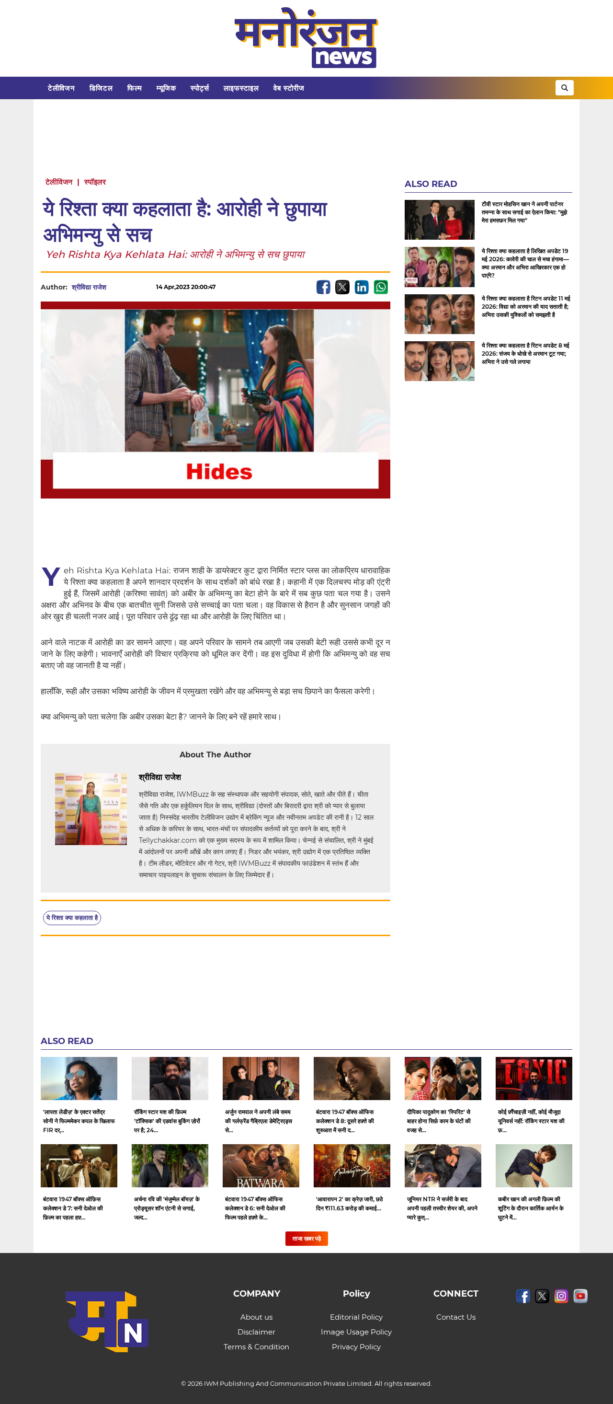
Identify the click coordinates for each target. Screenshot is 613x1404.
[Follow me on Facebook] (132, 287)
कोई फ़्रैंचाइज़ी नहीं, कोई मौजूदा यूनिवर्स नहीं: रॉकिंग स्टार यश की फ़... (531, 1121)
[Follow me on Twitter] (116, 287)
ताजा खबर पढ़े (307, 1238)
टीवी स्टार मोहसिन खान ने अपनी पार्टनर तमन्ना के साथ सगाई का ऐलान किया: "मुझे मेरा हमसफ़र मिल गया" (524, 212)
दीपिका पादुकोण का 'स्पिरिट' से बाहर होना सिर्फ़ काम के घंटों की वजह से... (439, 1121)
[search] (565, 87)
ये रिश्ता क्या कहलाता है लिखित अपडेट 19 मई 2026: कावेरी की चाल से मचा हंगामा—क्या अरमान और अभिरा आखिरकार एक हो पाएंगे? (525, 263)
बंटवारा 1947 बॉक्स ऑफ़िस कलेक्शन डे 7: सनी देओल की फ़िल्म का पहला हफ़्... (73, 1208)
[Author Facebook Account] (217, 777)
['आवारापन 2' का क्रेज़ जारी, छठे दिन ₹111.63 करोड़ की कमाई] (352, 1165)
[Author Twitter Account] (202, 777)
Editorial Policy (356, 1317)
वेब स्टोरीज (289, 88)
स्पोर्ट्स (200, 88)
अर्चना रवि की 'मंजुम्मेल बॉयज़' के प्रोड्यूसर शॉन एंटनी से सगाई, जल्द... (167, 1208)
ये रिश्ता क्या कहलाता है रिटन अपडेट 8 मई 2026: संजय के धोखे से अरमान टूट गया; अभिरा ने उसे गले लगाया (525, 353)
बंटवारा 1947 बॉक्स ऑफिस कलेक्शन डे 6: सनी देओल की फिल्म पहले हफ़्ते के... (255, 1208)
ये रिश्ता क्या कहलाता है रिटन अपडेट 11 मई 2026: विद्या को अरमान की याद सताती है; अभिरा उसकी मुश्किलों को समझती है (526, 306)
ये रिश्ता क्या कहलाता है (72, 917)
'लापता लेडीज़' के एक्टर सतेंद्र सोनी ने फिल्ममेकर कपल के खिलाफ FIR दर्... (79, 1121)
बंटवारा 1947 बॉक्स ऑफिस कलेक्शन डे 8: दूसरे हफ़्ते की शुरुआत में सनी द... (345, 1121)
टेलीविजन (61, 88)
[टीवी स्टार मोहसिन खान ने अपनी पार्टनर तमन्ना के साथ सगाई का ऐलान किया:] (440, 220)
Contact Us (456, 1317)
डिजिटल (101, 88)
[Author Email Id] (188, 777)
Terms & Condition (256, 1346)
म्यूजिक (166, 88)
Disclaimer (256, 1331)
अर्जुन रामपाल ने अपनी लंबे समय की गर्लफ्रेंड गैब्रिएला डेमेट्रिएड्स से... (258, 1121)
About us (256, 1317)
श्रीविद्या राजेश (89, 287)
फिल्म (134, 88)
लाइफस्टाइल (241, 88)
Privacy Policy (356, 1346)
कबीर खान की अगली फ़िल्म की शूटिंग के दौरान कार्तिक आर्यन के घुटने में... (531, 1208)
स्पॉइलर (95, 181)
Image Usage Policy (356, 1331)
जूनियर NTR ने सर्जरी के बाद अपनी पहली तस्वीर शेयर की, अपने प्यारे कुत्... (442, 1208)
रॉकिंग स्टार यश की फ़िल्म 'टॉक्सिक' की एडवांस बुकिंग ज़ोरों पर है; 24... (167, 1121)
